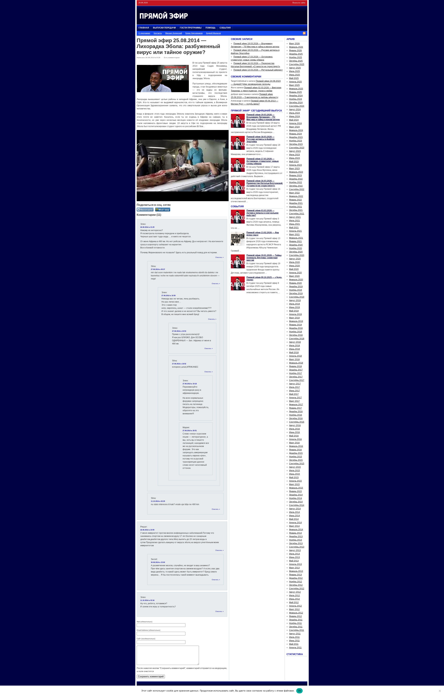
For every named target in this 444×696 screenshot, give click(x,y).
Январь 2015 (295, 491)
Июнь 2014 (294, 515)
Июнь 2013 (294, 557)
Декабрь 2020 (296, 245)
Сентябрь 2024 (296, 106)
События (225, 28)
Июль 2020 (294, 262)
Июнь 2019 (294, 307)
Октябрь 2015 (296, 460)
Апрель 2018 (295, 356)
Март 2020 (294, 276)
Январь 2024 (295, 134)
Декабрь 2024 (296, 95)
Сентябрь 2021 (296, 213)
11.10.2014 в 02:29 (158, 501)
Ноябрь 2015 (295, 456)
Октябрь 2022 (296, 186)
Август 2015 (295, 467)
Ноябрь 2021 (295, 207)
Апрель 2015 (295, 481)
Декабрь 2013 (296, 536)
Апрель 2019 (295, 314)
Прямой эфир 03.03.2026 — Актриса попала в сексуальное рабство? (262, 213)
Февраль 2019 (296, 321)
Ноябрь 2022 (295, 182)
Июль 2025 (294, 71)
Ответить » (219, 257)
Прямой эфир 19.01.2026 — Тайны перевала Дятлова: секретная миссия (263, 257)
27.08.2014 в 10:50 (168, 295)
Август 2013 (295, 550)
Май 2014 (294, 519)
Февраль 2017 (296, 404)
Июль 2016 (294, 429)
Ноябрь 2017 (295, 373)
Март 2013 (294, 568)
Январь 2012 (295, 616)
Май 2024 (294, 120)
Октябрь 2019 (296, 293)
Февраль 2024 (296, 130)
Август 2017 (295, 384)
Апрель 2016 (295, 439)
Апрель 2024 (295, 123)
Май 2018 (294, 352)
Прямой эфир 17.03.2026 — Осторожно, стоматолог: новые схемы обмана (262, 161)
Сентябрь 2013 (296, 547)
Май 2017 (294, 394)
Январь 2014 (295, 533)
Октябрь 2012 (296, 585)
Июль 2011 (294, 637)
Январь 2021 (295, 241)
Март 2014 (294, 526)
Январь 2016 (295, 449)
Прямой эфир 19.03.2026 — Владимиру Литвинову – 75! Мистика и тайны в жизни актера (263, 117)
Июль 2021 (294, 220)
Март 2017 (294, 401)
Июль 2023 (294, 154)
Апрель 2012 (295, 606)
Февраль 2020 (296, 279)
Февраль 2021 (296, 238)
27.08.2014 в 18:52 (179, 364)
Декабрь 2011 (295, 620)
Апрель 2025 (295, 82)
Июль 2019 (294, 304)
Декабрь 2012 (296, 578)
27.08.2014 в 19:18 (190, 384)
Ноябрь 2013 (295, 540)
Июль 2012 (294, 595)
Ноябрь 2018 (295, 331)
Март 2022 (294, 193)
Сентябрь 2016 (296, 422)
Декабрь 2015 (296, 453)
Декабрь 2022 (296, 179)
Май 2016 (294, 436)
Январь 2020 (295, 283)
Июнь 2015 (294, 474)
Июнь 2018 (294, 349)
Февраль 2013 (296, 571)
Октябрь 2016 (296, 418)
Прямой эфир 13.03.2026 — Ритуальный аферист (258, 70)
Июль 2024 (294, 113)
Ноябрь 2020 (295, 248)
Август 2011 (295, 633)
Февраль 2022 (296, 196)
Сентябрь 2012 (296, 588)
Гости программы (191, 28)
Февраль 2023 (296, 172)
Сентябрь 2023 (296, 147)
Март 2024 (294, 127)
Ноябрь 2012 (295, 581)
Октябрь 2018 (296, 335)
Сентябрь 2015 (296, 463)
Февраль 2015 (296, 488)
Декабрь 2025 (296, 54)
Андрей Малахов (213, 33)
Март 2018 (294, 359)
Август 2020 (295, 259)
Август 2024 (295, 109)
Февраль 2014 (296, 529)
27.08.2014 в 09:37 (158, 269)
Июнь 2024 (294, 116)
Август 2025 (295, 68)
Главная (144, 28)
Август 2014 (295, 509)
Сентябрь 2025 (296, 64)
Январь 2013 (295, 574)
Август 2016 (295, 425)
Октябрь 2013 (296, 543)
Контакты (158, 33)
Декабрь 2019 (296, 286)
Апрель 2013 (295, 564)
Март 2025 (294, 85)
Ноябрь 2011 (295, 623)
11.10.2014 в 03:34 (147, 600)
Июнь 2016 (294, 432)
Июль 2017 (294, 387)
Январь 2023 (295, 175)
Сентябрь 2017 (296, 380)
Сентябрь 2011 (296, 630)
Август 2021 (295, 217)
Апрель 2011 (295, 647)
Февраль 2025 (296, 88)
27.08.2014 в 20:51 (190, 430)
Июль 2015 (294, 470)
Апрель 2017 (295, 397)
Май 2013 (294, 561)
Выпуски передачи (164, 28)
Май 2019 (294, 311)
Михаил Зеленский (173, 33)
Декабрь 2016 (296, 411)
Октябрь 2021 (296, 210)
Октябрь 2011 (295, 627)
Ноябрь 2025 (295, 57)
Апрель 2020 (295, 272)
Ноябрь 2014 (295, 498)
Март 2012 (294, 609)
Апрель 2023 (295, 165)
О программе (144, 33)
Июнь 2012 (294, 599)
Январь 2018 (295, 366)
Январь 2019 (295, 325)
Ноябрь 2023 (295, 141)
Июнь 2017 (294, 390)
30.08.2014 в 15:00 (158, 562)
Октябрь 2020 (296, 252)
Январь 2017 (295, 408)
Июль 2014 (294, 512)
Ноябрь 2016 (295, 415)
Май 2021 (294, 227)
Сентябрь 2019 (296, 297)
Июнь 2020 (294, 266)
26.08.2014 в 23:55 (147, 530)
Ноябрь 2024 (295, 99)
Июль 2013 (294, 554)
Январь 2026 (295, 50)
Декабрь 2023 (296, 137)
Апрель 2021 (295, 231)
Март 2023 (294, 168)
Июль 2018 (294, 345)
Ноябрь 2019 (295, 290)
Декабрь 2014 (296, 495)
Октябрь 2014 (296, 502)
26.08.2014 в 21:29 (147, 227)
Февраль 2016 (296, 446)
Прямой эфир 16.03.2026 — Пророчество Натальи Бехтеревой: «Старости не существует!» (264, 183)
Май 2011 (293, 644)
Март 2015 (294, 484)
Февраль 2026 (296, 47)
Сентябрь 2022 (296, 189)
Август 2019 (295, 300)
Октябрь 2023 (296, 144)
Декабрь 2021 (296, 203)
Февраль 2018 (296, 363)
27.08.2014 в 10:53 (179, 331)
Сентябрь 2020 (296, 255)
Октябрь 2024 (296, 102)
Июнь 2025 (294, 75)
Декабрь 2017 (296, 370)
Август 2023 (295, 151)
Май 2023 (294, 161)
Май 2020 (294, 269)
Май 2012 (294, 602)
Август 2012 (295, 592)
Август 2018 (295, 342)
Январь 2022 (295, 200)
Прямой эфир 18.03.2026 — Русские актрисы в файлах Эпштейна (260, 139)
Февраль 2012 (296, 613)
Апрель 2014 (295, 522)
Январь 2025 (295, 92)
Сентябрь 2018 (296, 338)
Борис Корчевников (194, 33)
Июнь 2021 (294, 224)
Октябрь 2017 (296, 377)
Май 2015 (294, 477)
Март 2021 (294, 234)
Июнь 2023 (294, 158)
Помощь (211, 28)
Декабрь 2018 (296, 328)
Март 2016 (294, 443)
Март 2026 (294, 43)
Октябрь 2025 (296, 61)
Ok (299, 690)
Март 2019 (294, 318)
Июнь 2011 (294, 640)
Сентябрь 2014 (296, 505)
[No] (439, 691)
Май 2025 (294, 78)
